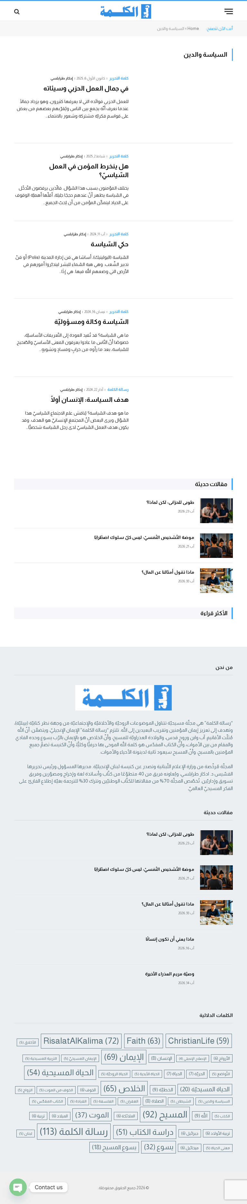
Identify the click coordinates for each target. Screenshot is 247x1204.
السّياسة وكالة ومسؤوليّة (91, 321)
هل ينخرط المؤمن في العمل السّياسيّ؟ (89, 170)
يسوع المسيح (114, 1147)
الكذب (222, 1116)
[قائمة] (228, 11)
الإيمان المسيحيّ (80, 1058)
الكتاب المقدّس (47, 1101)
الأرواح (222, 1058)
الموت (92, 1115)
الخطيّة (162, 1089)
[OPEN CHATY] (18, 1187)
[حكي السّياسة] (185, 260)
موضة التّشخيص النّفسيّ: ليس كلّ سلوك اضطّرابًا (144, 537)
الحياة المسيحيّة (205, 1089)
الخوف (88, 1089)
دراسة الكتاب (145, 1132)
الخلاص (124, 1088)
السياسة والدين (214, 1101)
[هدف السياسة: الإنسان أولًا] (185, 415)
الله (201, 1115)
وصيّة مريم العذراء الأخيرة (169, 973)
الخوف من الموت (56, 1090)
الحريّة (197, 1073)
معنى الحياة (218, 1148)
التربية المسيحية (41, 1058)
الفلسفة (103, 1101)
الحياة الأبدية (147, 1074)
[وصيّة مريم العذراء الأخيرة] (216, 982)
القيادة (78, 1101)
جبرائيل (189, 1133)
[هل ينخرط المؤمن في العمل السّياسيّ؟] (185, 182)
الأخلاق (27, 1042)
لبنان (25, 1133)
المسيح (164, 1114)
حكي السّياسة (103, 244)
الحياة (174, 1073)
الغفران (129, 1101)
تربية (38, 1116)
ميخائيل (189, 1147)
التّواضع (221, 1074)
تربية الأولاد (218, 1133)
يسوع (158, 1147)
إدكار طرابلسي (61, 78)
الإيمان (124, 1057)
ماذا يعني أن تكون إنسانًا (170, 939)
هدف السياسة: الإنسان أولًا (90, 399)
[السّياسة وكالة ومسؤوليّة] (185, 337)
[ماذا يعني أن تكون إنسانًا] (216, 947)
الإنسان (161, 1058)
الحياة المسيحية (60, 1072)
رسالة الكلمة (118, 389)
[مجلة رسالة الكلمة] (123, 11)
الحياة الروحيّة (114, 1074)
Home (193, 28)
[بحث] (17, 11)
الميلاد (60, 1116)
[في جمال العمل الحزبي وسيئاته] (185, 104)
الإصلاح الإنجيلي (192, 1058)
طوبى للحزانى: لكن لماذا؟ (170, 502)
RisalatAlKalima (81, 1041)
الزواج (25, 1090)
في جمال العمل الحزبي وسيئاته (78, 88)
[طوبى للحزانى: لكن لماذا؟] (216, 510)
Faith (143, 1040)
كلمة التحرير (119, 78)
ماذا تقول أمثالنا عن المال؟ (168, 572)
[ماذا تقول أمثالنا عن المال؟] (216, 580)
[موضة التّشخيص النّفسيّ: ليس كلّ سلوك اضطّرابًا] (216, 545)
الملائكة (125, 1116)
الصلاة (154, 1101)
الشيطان (180, 1101)
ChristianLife (198, 1040)
